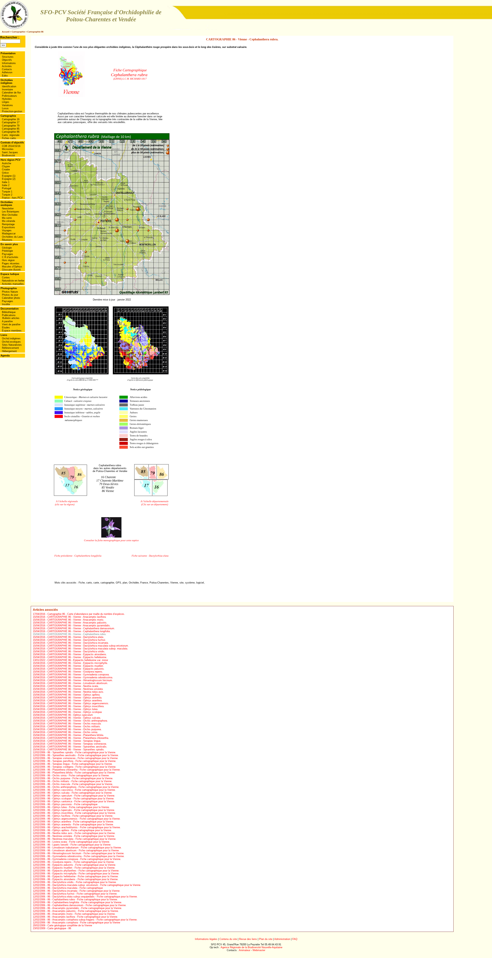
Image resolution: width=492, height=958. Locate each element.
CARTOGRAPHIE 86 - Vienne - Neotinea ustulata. (75, 688)
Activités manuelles (13, 283)
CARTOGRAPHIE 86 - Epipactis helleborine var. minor (77, 660)
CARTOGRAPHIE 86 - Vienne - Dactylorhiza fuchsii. (76, 639)
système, (190, 582)
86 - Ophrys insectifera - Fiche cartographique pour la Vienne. (81, 813)
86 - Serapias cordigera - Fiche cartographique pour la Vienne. (81, 766)
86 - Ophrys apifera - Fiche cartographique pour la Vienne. (79, 830)
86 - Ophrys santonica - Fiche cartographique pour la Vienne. (81, 801)
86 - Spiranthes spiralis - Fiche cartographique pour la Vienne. (81, 752)
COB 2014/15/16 (11, 146)
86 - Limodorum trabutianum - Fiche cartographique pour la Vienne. (84, 847)
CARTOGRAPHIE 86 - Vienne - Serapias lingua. (74, 740)
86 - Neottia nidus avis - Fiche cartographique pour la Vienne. (81, 833)
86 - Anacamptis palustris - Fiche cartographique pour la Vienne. (83, 911)
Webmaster (259, 950)
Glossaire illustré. (11, 269)
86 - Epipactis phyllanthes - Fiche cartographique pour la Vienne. (83, 870)
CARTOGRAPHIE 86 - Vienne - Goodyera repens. (75, 671)
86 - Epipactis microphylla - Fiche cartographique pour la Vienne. (83, 873)
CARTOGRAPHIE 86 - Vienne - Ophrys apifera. (73, 694)
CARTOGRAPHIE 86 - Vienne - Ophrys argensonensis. (78, 703)
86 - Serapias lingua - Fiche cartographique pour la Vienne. (80, 763)
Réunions (7, 239)
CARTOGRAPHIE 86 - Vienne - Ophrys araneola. (74, 697)
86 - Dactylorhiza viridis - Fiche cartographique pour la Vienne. (82, 882)
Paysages (7, 254)
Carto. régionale (10, 135)
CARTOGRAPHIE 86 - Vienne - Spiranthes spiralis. (76, 749)
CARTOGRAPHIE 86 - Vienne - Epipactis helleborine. (77, 657)
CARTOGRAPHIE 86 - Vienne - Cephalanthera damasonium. (81, 628)
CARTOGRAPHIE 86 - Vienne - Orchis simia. (72, 732)
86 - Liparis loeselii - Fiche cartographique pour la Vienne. (79, 844)
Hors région (8, 260)
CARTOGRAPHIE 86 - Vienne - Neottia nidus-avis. (75, 691)
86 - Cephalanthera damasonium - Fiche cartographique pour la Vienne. (86, 905)
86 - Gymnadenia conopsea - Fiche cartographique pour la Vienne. (84, 859)
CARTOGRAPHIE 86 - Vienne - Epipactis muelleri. (75, 665)
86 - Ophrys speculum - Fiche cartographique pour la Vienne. (81, 795)
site (182, 582)
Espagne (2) (8, 178)
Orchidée (134, 582)
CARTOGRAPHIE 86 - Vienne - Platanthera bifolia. (75, 735)
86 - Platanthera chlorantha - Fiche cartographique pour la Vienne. (84, 769)
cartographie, (108, 582)
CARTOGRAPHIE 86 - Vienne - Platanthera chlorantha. (78, 738)
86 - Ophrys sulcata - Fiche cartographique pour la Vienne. (79, 792)
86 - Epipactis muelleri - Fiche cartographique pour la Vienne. (81, 867)
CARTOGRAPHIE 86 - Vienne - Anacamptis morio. (75, 619)
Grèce (5, 172)
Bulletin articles (10, 318)
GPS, (119, 582)
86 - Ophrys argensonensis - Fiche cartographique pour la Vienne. (84, 818)
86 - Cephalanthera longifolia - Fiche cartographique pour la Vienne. (84, 902)
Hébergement (9, 351)
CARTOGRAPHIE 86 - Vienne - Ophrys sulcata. (74, 717)
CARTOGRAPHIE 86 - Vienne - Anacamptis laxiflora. (76, 616)
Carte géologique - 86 (59, 928)
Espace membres (12, 330)
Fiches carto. (9, 138)
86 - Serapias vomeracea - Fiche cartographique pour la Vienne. (82, 758)
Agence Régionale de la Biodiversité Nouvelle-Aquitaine (251, 947)
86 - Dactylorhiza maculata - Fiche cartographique (75, 887)
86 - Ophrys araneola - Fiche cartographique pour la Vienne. (80, 824)
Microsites (7, 149)
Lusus (5, 108)
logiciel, (200, 582)
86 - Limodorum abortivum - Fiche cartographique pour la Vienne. (83, 850)
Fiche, (82, 582)
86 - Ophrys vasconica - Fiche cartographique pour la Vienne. (81, 789)
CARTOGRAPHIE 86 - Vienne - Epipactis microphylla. (77, 663)
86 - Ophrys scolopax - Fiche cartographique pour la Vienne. (80, 798)
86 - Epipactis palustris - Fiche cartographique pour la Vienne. (81, 864)
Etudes (6, 327)
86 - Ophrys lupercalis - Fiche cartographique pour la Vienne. (81, 810)
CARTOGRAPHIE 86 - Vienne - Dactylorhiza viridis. (76, 651)
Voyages (7, 230)
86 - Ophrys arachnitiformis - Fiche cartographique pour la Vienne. (84, 827)
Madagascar (9, 233)
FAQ (294, 939)
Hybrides (7, 98)
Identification (9, 86)
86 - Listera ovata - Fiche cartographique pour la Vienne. (78, 841)
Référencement (10, 347)
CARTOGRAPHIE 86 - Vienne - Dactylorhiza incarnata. (78, 642)
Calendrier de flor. (11, 92)
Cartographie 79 (10, 125)
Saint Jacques (10, 152)
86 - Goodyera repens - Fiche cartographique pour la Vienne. (81, 862)
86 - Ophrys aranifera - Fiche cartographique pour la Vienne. (80, 821)
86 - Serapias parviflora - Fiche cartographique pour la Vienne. (81, 761)
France (144, 582)
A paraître (7, 321)
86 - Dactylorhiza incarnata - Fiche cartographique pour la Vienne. (83, 890)
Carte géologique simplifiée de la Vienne (69, 925)
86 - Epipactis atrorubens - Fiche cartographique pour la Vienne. (82, 879)
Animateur (244, 950)
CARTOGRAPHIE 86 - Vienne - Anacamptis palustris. (77, 622)
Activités (7, 66)
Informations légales (206, 939)
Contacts (7, 69)
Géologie (7, 247)
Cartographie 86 (35, 32)
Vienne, (174, 582)
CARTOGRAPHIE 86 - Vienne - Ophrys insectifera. (75, 706)
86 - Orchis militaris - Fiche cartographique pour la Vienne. (79, 781)
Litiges (5, 102)
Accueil (5, 32)
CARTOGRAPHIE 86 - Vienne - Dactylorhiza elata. (75, 637)
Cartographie (18, 32)
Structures (7, 56)
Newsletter (8, 208)
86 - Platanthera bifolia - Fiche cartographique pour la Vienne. (81, 772)
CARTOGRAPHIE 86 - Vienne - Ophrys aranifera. (74, 700)
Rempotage (8, 224)
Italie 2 (5, 185)
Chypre (6, 166)
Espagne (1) (8, 175)
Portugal (6, 188)
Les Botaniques (10, 211)
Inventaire (7, 89)
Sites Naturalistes (12, 344)
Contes (6, 277)
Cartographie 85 (10, 128)
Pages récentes (10, 263)
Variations (7, 105)
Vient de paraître (11, 324)
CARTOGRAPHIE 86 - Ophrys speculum (70, 714)
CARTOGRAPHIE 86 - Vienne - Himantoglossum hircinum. (80, 680)
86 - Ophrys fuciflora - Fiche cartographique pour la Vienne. (80, 815)
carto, (89, 582)
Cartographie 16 (10, 119)
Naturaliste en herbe (13, 280)
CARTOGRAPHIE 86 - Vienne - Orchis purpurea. (74, 729)
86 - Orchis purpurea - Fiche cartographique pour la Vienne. (80, 778)
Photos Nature (10, 291)
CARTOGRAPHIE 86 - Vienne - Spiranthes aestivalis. (77, 746)
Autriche (6, 163)
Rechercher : (9, 37)
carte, (96, 582)
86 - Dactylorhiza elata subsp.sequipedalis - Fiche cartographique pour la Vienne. (92, 896)
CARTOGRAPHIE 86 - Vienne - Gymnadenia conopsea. (78, 674)
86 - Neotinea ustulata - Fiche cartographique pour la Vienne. (81, 836)
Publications (9, 315)
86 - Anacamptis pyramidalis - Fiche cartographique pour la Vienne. (84, 908)
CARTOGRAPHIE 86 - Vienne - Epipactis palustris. (76, 668)
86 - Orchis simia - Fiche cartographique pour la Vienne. (78, 775)
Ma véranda (8, 221)
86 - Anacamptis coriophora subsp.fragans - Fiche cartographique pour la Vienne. (92, 919)
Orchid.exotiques (11, 341)
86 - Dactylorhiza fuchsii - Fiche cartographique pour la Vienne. (82, 893)
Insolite (6, 304)
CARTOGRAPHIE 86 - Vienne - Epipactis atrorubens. (77, 654)
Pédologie (7, 250)
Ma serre (7, 217)
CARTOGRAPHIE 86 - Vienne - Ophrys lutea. (72, 709)
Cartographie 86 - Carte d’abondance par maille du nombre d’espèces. (86, 614)
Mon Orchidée (9, 214)
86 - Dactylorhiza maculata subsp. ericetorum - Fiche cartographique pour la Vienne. (94, 885)
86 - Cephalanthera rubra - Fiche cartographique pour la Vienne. (82, 899)
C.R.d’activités (10, 257)
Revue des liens (248, 939)
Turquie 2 (7, 194)
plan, (125, 582)
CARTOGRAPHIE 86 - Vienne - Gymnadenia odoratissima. (80, 677)
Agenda (5, 355)
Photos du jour (10, 294)
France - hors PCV (12, 197)
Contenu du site (228, 939)
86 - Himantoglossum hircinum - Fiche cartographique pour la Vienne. (85, 853)
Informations (9, 63)
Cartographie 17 (10, 122)
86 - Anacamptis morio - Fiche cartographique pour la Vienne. (81, 913)
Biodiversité (8, 155)
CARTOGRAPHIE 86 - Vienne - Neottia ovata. (73, 686)
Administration (282, 939)
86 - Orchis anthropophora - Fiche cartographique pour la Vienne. (83, 787)
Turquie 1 (7, 191)
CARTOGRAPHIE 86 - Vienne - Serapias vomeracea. (77, 743)
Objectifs (7, 59)
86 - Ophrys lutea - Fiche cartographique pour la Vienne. (78, 807)
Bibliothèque (9, 312)
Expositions (8, 227)
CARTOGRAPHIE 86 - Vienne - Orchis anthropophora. (77, 720)
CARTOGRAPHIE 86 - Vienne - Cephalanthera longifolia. (79, 631)
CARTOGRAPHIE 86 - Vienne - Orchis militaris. (74, 726)
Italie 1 (5, 182)
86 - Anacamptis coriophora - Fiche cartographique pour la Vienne (83, 922)
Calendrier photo (11, 297)
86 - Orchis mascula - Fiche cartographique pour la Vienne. (80, 784)
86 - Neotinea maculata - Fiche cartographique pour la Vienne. (81, 838)
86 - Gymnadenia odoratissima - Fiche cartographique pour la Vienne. (86, 856)
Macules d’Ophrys (12, 266)
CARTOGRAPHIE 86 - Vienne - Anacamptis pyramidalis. (79, 625)
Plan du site (265, 939)
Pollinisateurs (9, 95)
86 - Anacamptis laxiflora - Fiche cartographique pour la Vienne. (82, 916)
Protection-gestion (12, 111)
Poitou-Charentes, (160, 582)
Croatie (6, 169)
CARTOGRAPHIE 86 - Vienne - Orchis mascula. (74, 723)
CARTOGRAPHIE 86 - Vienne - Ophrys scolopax (74, 712)
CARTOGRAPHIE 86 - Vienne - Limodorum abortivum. (77, 683)
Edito (5, 75)
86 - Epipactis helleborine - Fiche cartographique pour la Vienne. (83, 876)
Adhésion (7, 72)
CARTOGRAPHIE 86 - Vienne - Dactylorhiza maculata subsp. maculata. (87, 648)
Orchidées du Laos (12, 236)
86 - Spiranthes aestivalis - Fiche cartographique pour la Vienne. (83, 755)
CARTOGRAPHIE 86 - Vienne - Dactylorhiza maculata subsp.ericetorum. (88, 645)
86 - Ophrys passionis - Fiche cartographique (72, 804)
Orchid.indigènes (11, 338)
